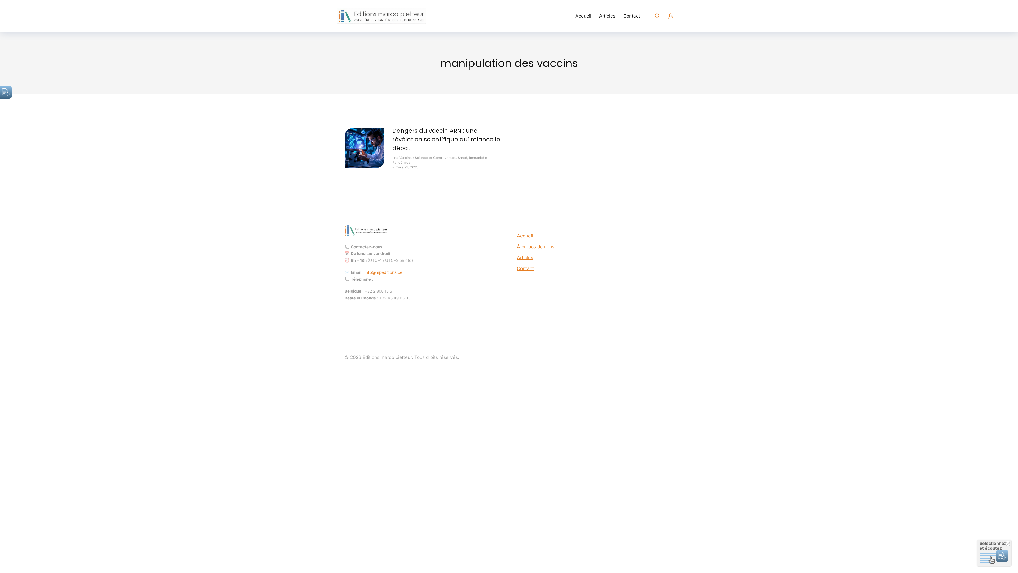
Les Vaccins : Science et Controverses (424, 157)
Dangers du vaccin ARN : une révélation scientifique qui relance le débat (446, 139)
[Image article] (364, 148)
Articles (525, 257)
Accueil (525, 235)
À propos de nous (535, 246)
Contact (525, 268)
